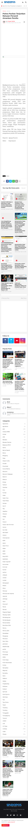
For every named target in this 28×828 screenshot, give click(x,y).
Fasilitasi (14, 487)
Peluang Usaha (14, 614)
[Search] (26, 2)
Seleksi (14, 681)
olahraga (14, 599)
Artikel (14, 434)
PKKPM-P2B (14, 646)
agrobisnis (14, 426)
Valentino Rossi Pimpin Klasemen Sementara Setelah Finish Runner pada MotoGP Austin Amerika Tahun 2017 (8, 773)
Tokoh (14, 705)
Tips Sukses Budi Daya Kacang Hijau (8, 382)
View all (23, 188)
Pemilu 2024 (14, 630)
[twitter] (10, 815)
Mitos (14, 588)
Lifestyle (14, 575)
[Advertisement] (14, 40)
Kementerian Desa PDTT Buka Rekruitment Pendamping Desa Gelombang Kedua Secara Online (6, 248)
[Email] (16, 181)
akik (14, 429)
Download (14, 466)
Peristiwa (14, 638)
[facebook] (7, 815)
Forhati (14, 492)
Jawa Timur (14, 545)
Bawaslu (14, 439)
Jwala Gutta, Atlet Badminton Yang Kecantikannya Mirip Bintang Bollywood (8, 792)
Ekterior (14, 479)
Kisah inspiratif (14, 561)
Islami (14, 543)
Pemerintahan (14, 622)
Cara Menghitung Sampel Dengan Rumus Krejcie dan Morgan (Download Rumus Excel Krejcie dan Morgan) (6, 225)
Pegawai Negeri (14, 612)
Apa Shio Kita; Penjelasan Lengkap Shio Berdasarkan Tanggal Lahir (13, 6)
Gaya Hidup (14, 500)
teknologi (14, 697)
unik (14, 723)
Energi (14, 482)
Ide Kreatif (14, 532)
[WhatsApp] (13, 181)
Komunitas (14, 564)
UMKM (14, 721)
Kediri (14, 553)
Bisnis (14, 453)
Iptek (14, 540)
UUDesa (14, 729)
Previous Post (5, 298)
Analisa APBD (14, 431)
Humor (14, 527)
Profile (14, 665)
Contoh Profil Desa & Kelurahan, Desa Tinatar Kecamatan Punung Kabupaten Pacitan (7, 204)
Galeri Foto (14, 498)
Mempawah (14, 583)
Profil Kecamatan (14, 662)
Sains (14, 676)
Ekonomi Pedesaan (14, 474)
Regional (14, 670)
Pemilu (14, 628)
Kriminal (14, 567)
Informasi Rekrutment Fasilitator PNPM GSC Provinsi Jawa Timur (20, 285)
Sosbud (14, 689)
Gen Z (14, 506)
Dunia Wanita (14, 469)
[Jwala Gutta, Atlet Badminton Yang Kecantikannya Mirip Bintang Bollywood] (8, 784)
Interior (14, 535)
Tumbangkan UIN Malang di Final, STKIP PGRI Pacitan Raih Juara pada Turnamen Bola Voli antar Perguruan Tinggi (20, 752)
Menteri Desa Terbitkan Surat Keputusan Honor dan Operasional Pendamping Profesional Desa (19, 205)
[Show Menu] (2, 2)
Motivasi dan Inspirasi (14, 593)
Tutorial (14, 718)
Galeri (14, 495)
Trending (14, 710)
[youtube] (17, 340)
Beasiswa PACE (14, 445)
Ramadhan (14, 668)
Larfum (14, 572)
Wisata (14, 734)
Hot (14, 519)
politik (14, 649)
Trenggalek (14, 713)
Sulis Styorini (14, 694)
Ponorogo (14, 652)
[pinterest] (20, 815)
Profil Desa (14, 660)
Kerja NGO (14, 556)
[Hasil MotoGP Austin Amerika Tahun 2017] (20, 763)
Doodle (14, 463)
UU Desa (14, 726)
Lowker (14, 580)
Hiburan (14, 514)
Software (14, 686)
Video (14, 731)
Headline (14, 511)
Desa (14, 458)
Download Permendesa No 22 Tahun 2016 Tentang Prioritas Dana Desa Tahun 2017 (6, 266)
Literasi (14, 577)
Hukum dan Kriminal (14, 524)
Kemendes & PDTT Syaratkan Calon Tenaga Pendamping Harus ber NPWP (20, 265)
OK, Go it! (5, 825)
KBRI (14, 551)
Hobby (14, 516)
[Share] (24, 22)
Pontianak (14, 654)
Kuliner (14, 569)
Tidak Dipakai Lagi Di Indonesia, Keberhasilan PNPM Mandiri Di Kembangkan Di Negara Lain (7, 286)
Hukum (14, 522)
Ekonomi (14, 471)
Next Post (23, 298)
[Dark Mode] (23, 2)
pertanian (14, 644)
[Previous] (24, 6)
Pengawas (14, 636)
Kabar (14, 548)
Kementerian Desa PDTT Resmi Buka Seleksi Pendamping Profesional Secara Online (20, 247)
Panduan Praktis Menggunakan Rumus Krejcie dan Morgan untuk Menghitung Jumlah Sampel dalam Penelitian (20, 385)
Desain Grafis (14, 461)
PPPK (14, 657)
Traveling (14, 707)
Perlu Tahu (14, 641)
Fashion (14, 484)
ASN (14, 437)
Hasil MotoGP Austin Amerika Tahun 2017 (19, 770)
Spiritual (14, 691)
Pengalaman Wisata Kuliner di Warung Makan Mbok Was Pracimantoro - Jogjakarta (19, 363)
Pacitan (14, 609)
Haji (14, 508)
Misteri (14, 585)
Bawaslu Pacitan (14, 442)
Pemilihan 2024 (14, 625)
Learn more (11, 822)
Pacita (14, 607)
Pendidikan (14, 633)
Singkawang (14, 683)
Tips (14, 699)
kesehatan (14, 559)
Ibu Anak (14, 530)
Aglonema (14, 423)
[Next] (26, 6)
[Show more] (19, 181)
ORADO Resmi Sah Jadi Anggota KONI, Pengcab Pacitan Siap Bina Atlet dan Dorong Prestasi (8, 752)
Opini (14, 601)
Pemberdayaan (14, 620)
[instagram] (17, 815)
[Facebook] (7, 181)
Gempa (14, 503)
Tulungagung (14, 715)
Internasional (14, 538)
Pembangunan (14, 617)
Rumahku (14, 673)
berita (8, 11)
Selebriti (14, 678)
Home (4, 11)
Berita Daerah (14, 450)
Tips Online (14, 702)
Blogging (14, 455)
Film (14, 490)
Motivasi (14, 591)
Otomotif (14, 604)
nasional (14, 596)
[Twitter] (10, 181)
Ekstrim (14, 477)
